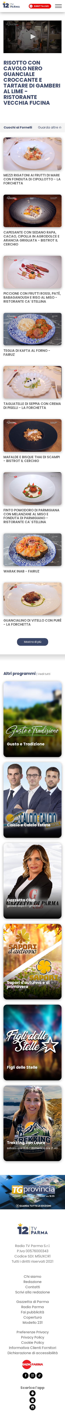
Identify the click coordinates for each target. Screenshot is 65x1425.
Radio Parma (32, 1306)
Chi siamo (32, 1276)
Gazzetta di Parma (32, 1301)
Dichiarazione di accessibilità (32, 1353)
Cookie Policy (32, 1342)
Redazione (32, 1281)
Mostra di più (32, 642)
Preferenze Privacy (32, 1332)
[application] (32, 36)
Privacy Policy (32, 1337)
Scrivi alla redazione (32, 1292)
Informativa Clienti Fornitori (32, 1347)
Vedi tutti (44, 674)
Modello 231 (33, 1322)
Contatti (32, 1287)
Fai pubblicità (32, 1312)
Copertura (32, 1317)
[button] (32, 36)
